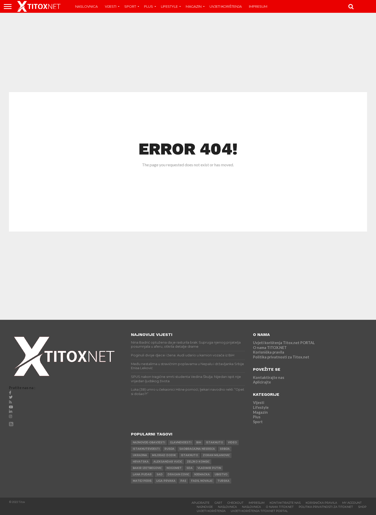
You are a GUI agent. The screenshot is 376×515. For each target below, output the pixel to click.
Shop (362, 507)
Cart (218, 503)
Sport (130, 6)
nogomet (174, 468)
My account (352, 503)
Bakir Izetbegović (147, 468)
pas (183, 481)
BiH (198, 442)
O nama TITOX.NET (270, 347)
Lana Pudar (142, 474)
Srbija (225, 449)
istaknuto (214, 442)
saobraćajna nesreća (197, 449)
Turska (223, 481)
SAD (160, 474)
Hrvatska (141, 461)
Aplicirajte (262, 382)
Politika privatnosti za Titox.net (281, 357)
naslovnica (251, 507)
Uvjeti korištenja (225, 6)
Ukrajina (140, 455)
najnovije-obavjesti (149, 442)
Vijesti (110, 6)
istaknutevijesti (146, 449)
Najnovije (205, 507)
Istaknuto (189, 455)
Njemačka (202, 474)
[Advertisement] (188, 52)
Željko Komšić (198, 461)
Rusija (169, 449)
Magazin (194, 6)
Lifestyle (169, 6)
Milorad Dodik (164, 455)
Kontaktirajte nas (268, 377)
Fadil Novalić (202, 481)
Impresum (258, 6)
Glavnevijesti (180, 442)
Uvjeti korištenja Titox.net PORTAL (284, 343)
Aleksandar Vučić (167, 461)
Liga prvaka (165, 481)
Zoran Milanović (216, 455)
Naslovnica (86, 6)
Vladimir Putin (209, 468)
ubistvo (221, 474)
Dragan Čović (178, 474)
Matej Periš (142, 481)
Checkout (235, 503)
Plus (148, 6)
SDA (189, 468)
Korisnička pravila (268, 352)
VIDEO (232, 442)
